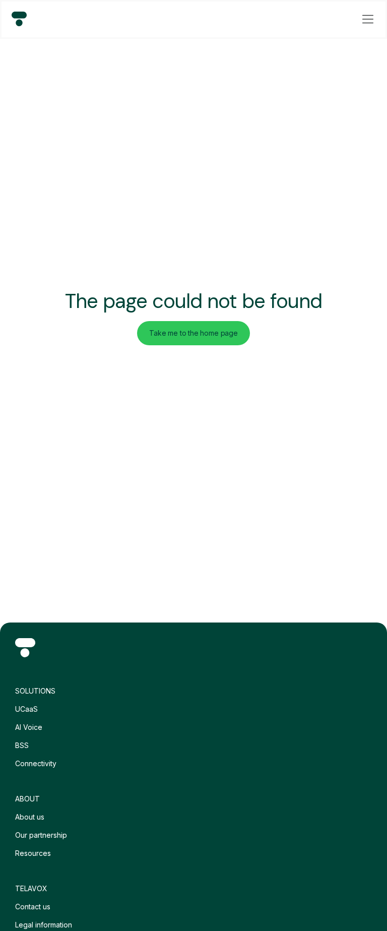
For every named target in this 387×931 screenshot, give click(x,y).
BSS (22, 745)
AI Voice (28, 727)
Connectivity (35, 763)
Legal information (43, 924)
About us (29, 817)
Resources (33, 853)
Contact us (32, 906)
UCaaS (26, 709)
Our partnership (41, 835)
